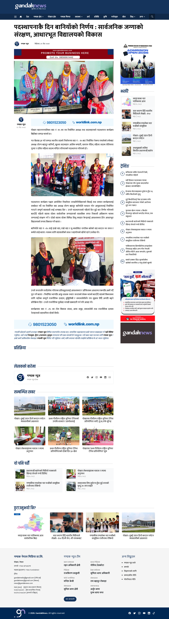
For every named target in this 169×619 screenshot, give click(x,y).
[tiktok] (154, 613)
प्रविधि (96, 17)
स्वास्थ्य (77, 17)
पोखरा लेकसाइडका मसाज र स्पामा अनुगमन (30, 450)
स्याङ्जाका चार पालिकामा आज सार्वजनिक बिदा (139, 101)
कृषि (105, 17)
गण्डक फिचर (65, 17)
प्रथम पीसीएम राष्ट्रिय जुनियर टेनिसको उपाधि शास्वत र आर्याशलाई (64, 420)
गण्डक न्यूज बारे (130, 563)
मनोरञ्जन (114, 17)
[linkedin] (105, 377)
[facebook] (88, 377)
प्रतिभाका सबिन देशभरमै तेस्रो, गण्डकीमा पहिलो (137, 174)
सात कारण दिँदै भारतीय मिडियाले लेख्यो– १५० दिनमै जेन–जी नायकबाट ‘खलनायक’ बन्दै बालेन (67, 538)
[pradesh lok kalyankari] (137, 295)
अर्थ (88, 17)
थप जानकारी (70, 599)
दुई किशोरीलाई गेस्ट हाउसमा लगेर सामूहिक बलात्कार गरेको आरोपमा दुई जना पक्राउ (138, 202)
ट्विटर (36, 335)
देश (27, 17)
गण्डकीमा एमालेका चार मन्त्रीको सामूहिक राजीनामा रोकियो (43, 484)
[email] (110, 377)
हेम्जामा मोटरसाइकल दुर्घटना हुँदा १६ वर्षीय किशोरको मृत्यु (139, 193)
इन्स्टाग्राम (42, 335)
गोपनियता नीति (129, 579)
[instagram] (97, 377)
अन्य (141, 17)
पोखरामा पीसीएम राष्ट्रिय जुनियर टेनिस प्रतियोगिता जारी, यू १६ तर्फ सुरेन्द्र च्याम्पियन (97, 421)
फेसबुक (31, 335)
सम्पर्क (126, 567)
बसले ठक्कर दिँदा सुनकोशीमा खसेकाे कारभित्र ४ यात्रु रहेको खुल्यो (139, 261)
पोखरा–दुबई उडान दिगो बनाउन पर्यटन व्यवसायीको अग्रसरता (29, 420)
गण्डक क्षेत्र (38, 17)
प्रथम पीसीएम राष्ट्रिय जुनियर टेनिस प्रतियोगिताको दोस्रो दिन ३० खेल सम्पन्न (64, 451)
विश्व (131, 17)
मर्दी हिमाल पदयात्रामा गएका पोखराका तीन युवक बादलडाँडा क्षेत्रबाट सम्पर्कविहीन (137, 183)
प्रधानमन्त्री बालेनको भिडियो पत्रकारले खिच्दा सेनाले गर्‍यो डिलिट (41, 472)
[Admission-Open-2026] (137, 64)
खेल (124, 17)
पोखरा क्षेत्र (52, 17)
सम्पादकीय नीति (130, 575)
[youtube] (101, 377)
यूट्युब (49, 335)
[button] (152, 17)
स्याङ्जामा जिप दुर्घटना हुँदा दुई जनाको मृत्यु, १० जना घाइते (93, 484)
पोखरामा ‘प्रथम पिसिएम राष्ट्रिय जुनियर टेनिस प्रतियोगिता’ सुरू (98, 450)
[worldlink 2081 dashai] (72, 122)
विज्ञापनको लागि (130, 571)
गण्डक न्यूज (33, 375)
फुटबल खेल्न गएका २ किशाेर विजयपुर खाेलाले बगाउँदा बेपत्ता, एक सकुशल (139, 213)
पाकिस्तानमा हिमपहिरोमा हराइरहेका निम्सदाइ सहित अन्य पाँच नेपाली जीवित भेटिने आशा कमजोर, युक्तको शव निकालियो (139, 250)
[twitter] (92, 377)
